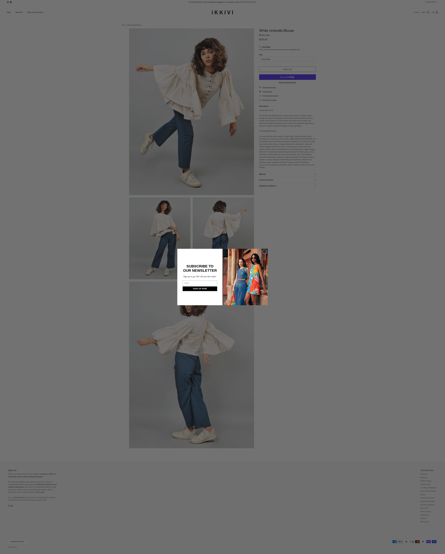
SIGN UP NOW (200, 289)
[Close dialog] (265, 252)
